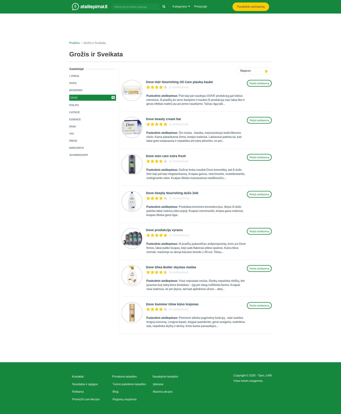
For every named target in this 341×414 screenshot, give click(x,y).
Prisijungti (200, 6)
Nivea (73, 83)
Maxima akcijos (162, 391)
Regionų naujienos (125, 399)
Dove (74, 97)
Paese (73, 140)
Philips (74, 105)
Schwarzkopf (78, 155)
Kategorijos (180, 6)
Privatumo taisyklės (124, 376)
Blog (115, 391)
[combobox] (254, 71)
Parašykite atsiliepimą (251, 6)
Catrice (74, 112)
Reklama (78, 391)
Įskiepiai (158, 384)
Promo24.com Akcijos (86, 399)
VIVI (71, 133)
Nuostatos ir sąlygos (85, 384)
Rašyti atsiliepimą (259, 83)
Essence (75, 119)
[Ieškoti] (164, 6)
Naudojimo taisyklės (165, 376)
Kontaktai (78, 376)
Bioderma (75, 90)
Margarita (76, 147)
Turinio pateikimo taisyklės (129, 384)
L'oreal (74, 76)
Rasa (72, 126)
